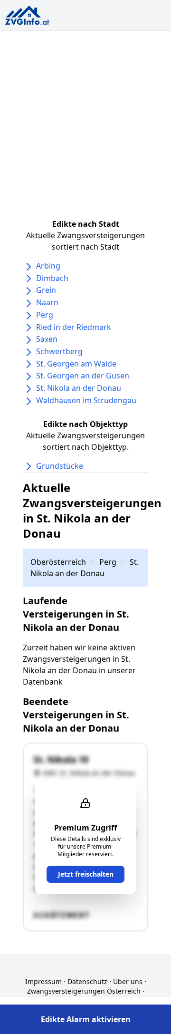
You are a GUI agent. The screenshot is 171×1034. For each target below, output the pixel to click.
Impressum (43, 981)
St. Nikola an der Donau (78, 388)
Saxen (46, 339)
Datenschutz (87, 981)
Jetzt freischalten (86, 874)
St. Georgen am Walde (76, 363)
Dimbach (52, 278)
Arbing (48, 266)
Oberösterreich (58, 562)
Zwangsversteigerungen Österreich (84, 990)
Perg (44, 314)
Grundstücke (59, 466)
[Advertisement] (85, 121)
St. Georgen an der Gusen (82, 375)
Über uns (127, 981)
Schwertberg (59, 351)
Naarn (47, 302)
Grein (46, 290)
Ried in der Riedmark (73, 327)
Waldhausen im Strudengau (86, 400)
